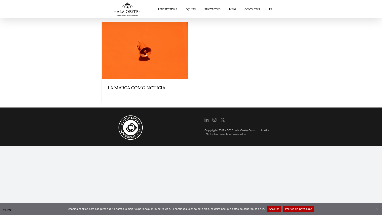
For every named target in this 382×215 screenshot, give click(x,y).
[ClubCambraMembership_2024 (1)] (130, 116)
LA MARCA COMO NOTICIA (136, 88)
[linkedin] (207, 120)
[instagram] (214, 120)
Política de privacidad (298, 208)
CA (5, 210)
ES (270, 9)
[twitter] (223, 120)
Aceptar (274, 208)
